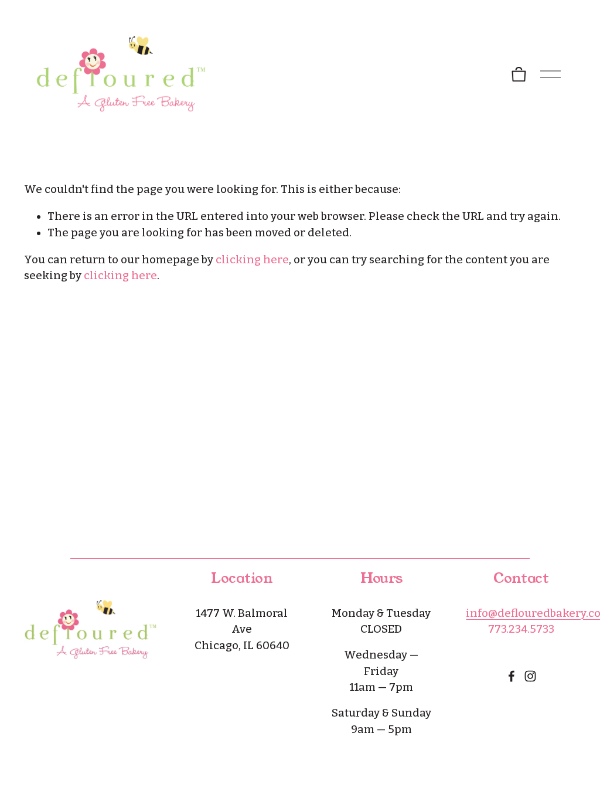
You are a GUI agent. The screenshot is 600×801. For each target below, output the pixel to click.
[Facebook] (511, 676)
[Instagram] (530, 676)
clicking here (252, 259)
